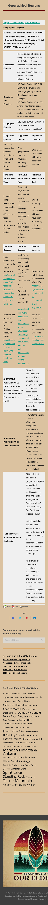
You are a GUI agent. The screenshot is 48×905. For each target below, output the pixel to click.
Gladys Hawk (27, 723)
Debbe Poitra (10, 712)
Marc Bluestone (10, 757)
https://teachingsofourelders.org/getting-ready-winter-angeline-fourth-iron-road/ (9, 351)
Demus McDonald (29, 712)
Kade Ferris (32, 735)
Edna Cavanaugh (10, 720)
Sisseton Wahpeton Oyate (14, 768)
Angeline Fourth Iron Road (12, 697)
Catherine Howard (13, 705)
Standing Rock (14, 776)
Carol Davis (24, 701)
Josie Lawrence (32, 731)
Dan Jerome (29, 709)
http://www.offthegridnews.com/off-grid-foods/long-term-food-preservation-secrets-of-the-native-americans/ (9, 289)
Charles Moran (12, 709)
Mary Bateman (26, 757)
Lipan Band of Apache (12, 746)
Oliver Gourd (10, 761)
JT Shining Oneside (14, 735)
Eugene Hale (25, 720)
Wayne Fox (29, 784)
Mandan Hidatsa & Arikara (20, 751)
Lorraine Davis (29, 746)
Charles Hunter (31, 705)
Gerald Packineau (11, 723)
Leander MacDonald (25, 742)
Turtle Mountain (17, 780)
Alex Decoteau (29, 693)
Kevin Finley (8, 742)
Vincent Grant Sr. (12, 784)
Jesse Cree (24, 727)
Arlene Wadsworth (32, 697)
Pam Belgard (25, 761)
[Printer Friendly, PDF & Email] (16, 606)
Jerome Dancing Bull (11, 727)
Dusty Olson (24, 716)
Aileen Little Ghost (12, 693)
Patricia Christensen (13, 765)
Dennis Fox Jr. (10, 716)
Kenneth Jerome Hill (32, 739)
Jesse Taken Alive (14, 731)
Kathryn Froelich (12, 738)
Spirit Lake (12, 772)
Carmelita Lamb (10, 701)
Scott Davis (30, 765)
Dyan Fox (35, 716)
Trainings (30, 777)
